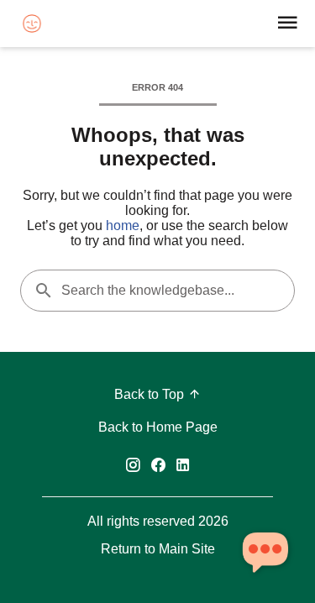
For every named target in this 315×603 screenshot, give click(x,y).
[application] (264, 552)
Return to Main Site (158, 549)
